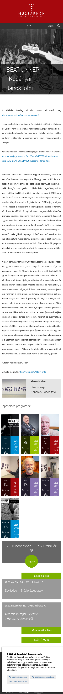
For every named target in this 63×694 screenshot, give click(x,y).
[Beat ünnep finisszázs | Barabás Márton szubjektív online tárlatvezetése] (10, 518)
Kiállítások (41, 640)
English (50, 26)
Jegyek (31, 561)
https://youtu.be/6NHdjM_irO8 (32, 372)
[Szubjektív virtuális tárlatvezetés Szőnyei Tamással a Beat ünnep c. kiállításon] (50, 476)
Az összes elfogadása (18, 677)
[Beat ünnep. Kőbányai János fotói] (31, 388)
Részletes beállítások (18, 681)
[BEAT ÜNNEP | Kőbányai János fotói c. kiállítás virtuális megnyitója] (10, 434)
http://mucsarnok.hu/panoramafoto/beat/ (20, 115)
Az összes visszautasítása (43, 677)
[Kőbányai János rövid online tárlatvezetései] (10, 476)
